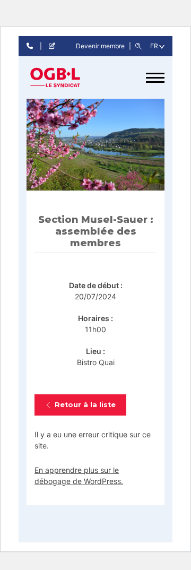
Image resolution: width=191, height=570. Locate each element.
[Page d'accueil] (66, 77)
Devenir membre (101, 46)
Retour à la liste (85, 405)
